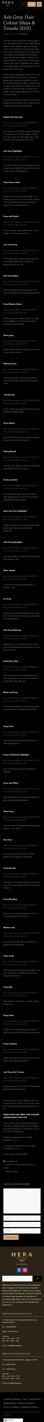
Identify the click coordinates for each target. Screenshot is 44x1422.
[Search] (38, 1278)
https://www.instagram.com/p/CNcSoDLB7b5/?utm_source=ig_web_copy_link (21, 818)
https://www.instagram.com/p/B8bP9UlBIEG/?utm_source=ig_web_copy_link (21, 124)
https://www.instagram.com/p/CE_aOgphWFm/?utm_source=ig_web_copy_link (21, 430)
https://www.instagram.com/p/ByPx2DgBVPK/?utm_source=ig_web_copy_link (21, 699)
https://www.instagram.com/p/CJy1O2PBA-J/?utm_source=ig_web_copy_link (20, 577)
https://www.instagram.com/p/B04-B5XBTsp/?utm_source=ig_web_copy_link (20, 371)
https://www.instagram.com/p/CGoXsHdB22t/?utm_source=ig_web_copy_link (21, 1051)
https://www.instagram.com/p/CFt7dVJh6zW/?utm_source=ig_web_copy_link (21, 963)
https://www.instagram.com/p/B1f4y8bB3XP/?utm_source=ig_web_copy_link (20, 311)
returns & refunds (26, 1403)
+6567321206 (10, 1364)
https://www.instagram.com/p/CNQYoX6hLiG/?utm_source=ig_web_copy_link (21, 637)
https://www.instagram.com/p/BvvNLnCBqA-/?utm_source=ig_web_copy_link (21, 994)
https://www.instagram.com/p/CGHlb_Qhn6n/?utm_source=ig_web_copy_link (21, 223)
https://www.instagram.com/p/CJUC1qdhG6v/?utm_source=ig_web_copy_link (21, 1022)
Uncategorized (11, 1161)
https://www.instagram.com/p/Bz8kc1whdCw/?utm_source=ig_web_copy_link (21, 158)
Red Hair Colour (12, 1171)
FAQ (24, 1399)
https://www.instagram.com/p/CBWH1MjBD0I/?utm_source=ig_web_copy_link (21, 402)
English (10, 1420)
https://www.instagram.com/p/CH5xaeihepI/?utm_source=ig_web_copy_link (20, 668)
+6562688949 (10, 1327)
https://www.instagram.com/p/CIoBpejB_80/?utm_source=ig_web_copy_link (20, 906)
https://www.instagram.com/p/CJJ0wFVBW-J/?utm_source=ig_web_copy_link (20, 549)
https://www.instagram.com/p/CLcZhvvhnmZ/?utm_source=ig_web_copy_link (21, 733)
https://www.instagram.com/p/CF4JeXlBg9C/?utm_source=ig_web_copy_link (21, 518)
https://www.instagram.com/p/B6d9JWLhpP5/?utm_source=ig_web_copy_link (21, 1079)
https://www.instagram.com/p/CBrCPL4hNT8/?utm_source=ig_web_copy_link (21, 283)
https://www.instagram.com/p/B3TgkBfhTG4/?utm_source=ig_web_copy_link (20, 847)
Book (32, 4)
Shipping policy (9, 1403)
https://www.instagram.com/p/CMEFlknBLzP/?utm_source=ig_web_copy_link (21, 606)
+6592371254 (13, 1331)
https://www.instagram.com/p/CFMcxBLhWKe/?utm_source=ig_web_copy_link (21, 934)
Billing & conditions (30, 1407)
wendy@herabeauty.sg (14, 1345)
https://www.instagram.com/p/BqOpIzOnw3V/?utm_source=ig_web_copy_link (21, 762)
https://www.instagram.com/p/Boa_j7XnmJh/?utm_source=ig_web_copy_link (20, 342)
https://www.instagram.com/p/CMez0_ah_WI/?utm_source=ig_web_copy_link (21, 790)
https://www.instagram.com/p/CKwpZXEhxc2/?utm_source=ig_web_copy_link (21, 251)
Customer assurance (11, 1399)
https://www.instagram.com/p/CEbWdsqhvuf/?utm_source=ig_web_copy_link (21, 875)
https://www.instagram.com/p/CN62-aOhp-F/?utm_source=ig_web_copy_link (21, 458)
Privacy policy (34, 1399)
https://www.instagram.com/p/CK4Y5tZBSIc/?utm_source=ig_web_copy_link (20, 189)
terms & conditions (11, 1407)
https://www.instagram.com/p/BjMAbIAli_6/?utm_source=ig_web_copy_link (20, 487)
